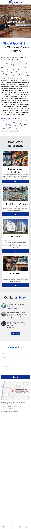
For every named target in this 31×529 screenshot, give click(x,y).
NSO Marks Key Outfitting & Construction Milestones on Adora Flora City (17, 323)
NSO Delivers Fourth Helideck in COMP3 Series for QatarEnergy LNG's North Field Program (16, 314)
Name (3, 353)
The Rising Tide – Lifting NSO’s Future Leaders (16, 305)
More (15, 182)
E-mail (4, 357)
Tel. (3, 361)
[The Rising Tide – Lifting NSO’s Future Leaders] (3, 305)
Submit (15, 377)
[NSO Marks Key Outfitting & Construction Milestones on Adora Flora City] (3, 323)
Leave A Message (7, 366)
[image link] (15, 158)
